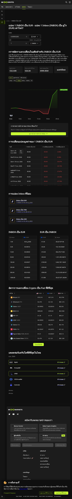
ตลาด (24, 7)
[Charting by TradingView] (11, 116)
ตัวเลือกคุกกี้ (57, 496)
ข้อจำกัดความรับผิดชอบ (46, 496)
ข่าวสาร (42, 455)
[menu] (2, 16)
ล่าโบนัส (17, 7)
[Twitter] (9, 414)
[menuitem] (2, 11)
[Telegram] (17, 414)
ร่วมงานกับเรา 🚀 (28, 458)
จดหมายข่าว (9, 7)
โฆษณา (30, 7)
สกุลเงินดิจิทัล (44, 461)
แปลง (8, 21)
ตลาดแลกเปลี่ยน (45, 464)
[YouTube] (13, 414)
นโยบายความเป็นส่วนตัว (30, 496)
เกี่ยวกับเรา (26, 455)
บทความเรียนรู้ (44, 458)
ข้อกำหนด (19, 496)
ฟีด (2, 7)
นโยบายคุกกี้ (23, 489)
